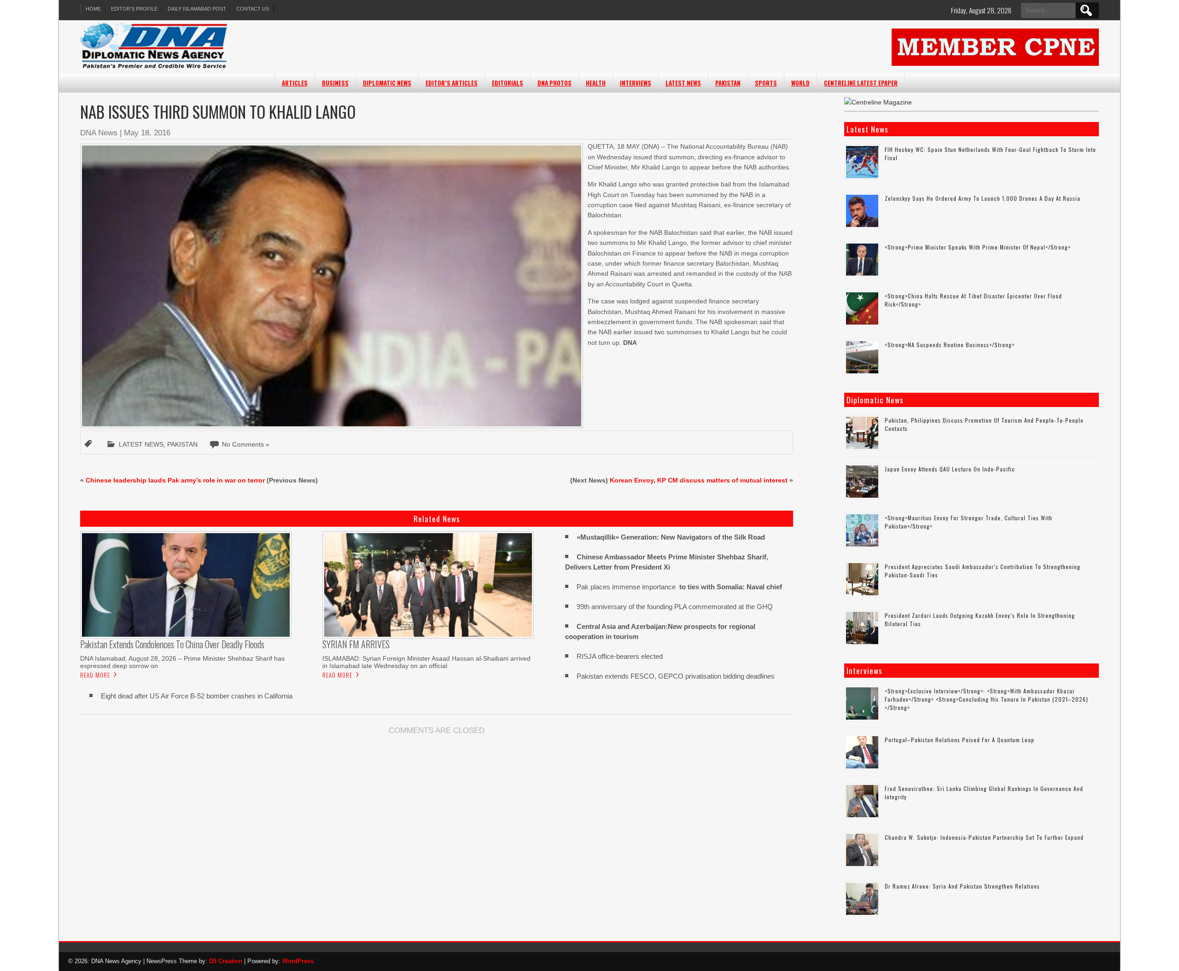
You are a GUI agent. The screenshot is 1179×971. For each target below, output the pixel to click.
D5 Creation (225, 961)
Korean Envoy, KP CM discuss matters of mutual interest (699, 480)
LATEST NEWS (683, 82)
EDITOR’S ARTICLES (452, 82)
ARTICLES (295, 82)
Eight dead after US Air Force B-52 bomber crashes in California (196, 696)
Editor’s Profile (134, 9)
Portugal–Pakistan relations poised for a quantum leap (959, 740)
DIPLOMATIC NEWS (387, 82)
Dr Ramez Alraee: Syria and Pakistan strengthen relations (962, 886)
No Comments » (245, 444)
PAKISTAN (728, 82)
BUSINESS (335, 82)
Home (93, 9)
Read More (95, 675)
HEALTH (596, 82)
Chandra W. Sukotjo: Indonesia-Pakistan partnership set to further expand (984, 837)
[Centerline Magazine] (878, 102)
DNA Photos (554, 82)
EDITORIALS (507, 82)
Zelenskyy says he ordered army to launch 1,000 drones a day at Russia (982, 198)
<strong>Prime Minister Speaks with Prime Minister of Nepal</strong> (978, 247)
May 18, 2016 (147, 132)
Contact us (252, 9)
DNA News (98, 132)
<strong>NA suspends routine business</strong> (950, 345)
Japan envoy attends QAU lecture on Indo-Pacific (950, 469)
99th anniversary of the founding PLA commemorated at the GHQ (675, 607)
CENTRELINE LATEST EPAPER (861, 82)
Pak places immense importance (679, 587)
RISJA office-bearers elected (620, 656)
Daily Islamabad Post (197, 9)
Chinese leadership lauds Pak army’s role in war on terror (175, 480)
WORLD (800, 82)
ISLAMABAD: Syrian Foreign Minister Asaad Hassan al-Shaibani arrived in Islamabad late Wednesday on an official (426, 662)
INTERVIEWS (635, 82)
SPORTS (766, 82)
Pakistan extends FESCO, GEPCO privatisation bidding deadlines (676, 676)
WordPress (298, 961)
